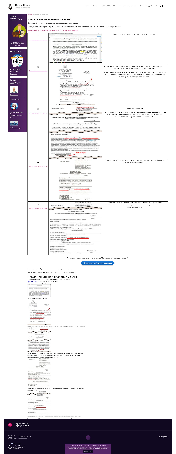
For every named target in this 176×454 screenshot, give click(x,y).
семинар (19, 112)
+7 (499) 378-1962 (22, 424)
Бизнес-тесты (14, 95)
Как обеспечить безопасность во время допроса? (17, 43)
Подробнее (13, 74)
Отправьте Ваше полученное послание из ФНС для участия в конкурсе (52, 30)
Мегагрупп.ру (163, 437)
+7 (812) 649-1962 (22, 426)
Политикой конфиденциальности (97, 448)
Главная (29, 14)
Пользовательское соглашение (25, 437)
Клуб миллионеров (15, 128)
